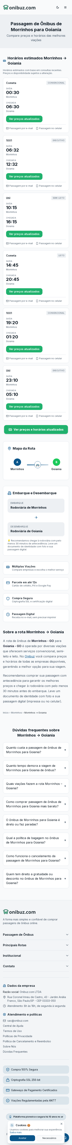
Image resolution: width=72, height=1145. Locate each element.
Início (6, 712)
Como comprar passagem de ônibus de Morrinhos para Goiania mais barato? (36, 804)
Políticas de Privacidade (17, 1036)
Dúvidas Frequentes (15, 1051)
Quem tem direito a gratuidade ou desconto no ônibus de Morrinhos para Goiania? (36, 878)
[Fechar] (61, 1123)
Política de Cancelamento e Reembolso (27, 1041)
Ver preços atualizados (24, 118)
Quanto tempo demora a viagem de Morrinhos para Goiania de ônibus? (36, 768)
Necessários (49, 1138)
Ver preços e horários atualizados (39, 429)
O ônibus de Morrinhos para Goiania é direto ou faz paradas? (36, 822)
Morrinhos (16, 712)
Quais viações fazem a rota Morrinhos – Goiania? (36, 786)
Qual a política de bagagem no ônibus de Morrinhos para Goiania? (36, 840)
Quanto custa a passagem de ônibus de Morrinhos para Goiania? (36, 750)
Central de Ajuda (13, 1025)
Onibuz (30, 656)
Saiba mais (16, 1132)
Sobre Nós (9, 1046)
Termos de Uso (12, 1031)
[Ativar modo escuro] (57, 7)
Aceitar (22, 1138)
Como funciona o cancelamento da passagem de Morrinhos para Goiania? (36, 858)
